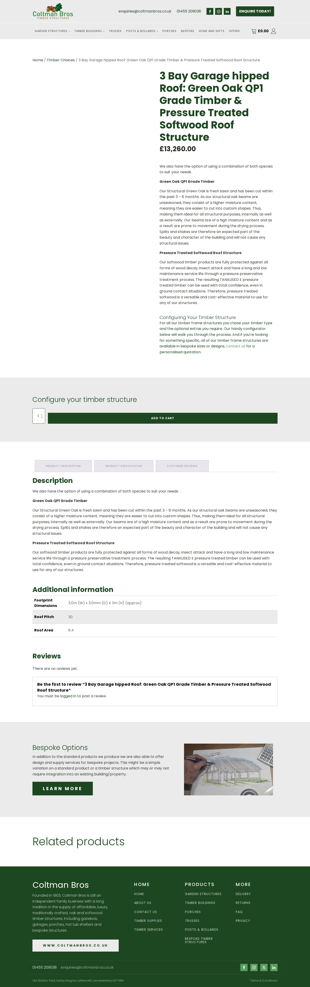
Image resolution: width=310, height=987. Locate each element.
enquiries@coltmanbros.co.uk (144, 11)
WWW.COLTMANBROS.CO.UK (75, 945)
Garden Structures (51, 31)
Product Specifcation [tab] (123, 466)
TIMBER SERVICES (148, 929)
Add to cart (162, 418)
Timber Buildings (88, 31)
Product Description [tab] (63, 466)
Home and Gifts (211, 31)
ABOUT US (142, 903)
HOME (139, 894)
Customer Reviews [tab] (182, 466)
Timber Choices (61, 60)
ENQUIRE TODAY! (255, 11)
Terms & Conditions (264, 980)
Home (37, 60)
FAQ (239, 912)
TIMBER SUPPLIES (148, 921)
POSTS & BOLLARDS (201, 929)
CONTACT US (145, 912)
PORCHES (193, 912)
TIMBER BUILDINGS (200, 903)
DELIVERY (243, 894)
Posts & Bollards (140, 31)
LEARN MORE (62, 788)
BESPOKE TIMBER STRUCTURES (199, 940)
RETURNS (243, 903)
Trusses (115, 31)
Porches (169, 31)
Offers (234, 31)
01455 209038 (189, 11)
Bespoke (187, 31)
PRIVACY (243, 921)
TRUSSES (192, 921)
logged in (68, 696)
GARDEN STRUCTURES (203, 894)
